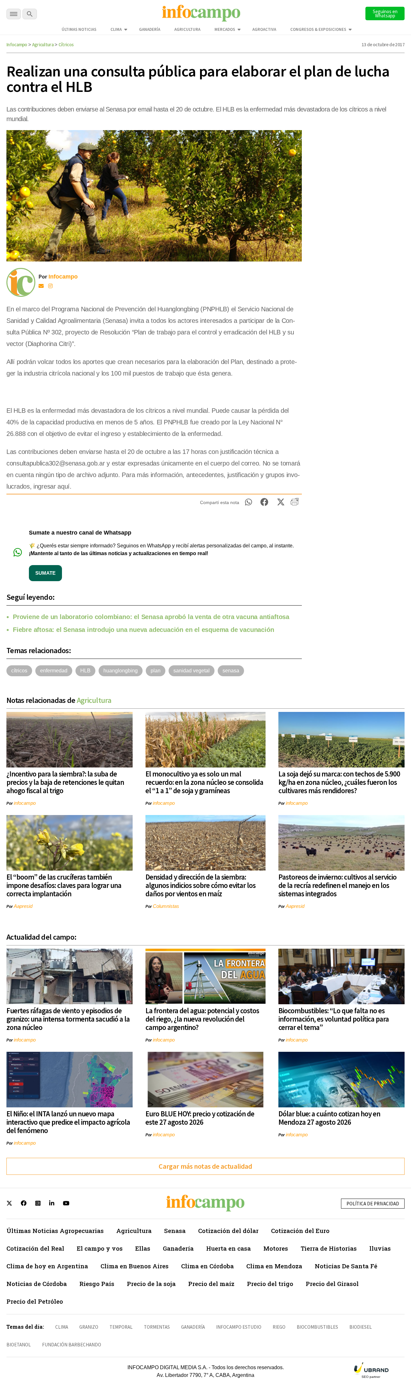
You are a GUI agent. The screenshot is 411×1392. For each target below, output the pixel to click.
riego (279, 1327)
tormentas (157, 1327)
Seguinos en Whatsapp (385, 13)
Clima (116, 29)
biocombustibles (317, 1327)
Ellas (142, 1248)
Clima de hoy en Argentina (47, 1266)
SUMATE (45, 573)
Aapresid (23, 906)
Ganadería (149, 29)
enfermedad (53, 670)
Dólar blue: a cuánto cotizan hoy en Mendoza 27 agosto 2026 (329, 1118)
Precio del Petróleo (34, 1301)
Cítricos (66, 44)
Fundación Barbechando (71, 1345)
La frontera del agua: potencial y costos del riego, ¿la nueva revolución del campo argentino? (202, 1019)
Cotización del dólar (228, 1231)
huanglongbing (120, 670)
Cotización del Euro (300, 1231)
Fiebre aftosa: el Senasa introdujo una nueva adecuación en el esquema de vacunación (143, 629)
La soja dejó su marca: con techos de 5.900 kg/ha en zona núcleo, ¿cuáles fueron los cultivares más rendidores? (339, 782)
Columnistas (166, 906)
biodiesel (360, 1327)
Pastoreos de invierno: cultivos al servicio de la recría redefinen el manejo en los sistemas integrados (337, 885)
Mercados (224, 29)
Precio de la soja (151, 1284)
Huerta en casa (228, 1248)
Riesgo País (96, 1284)
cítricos (19, 670)
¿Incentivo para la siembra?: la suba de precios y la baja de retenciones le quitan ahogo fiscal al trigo (65, 782)
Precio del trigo (270, 1284)
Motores (275, 1248)
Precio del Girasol (332, 1284)
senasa (231, 670)
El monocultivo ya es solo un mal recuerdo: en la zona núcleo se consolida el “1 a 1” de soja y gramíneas (204, 782)
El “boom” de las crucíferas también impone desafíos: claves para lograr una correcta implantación (63, 885)
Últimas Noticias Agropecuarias (55, 1231)
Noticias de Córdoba (36, 1284)
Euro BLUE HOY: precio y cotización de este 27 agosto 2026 (199, 1118)
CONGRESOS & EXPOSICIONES (318, 29)
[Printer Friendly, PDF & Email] (295, 504)
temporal (121, 1327)
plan (156, 670)
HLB (85, 670)
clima (61, 1327)
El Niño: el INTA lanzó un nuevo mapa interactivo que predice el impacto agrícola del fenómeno (68, 1122)
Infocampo (16, 44)
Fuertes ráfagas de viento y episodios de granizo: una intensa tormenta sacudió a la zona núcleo (68, 1019)
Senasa (175, 1231)
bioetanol (18, 1345)
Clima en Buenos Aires (135, 1266)
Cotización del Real (35, 1248)
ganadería (193, 1327)
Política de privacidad (372, 1204)
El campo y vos (100, 1248)
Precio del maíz (211, 1284)
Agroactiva (264, 29)
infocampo (25, 803)
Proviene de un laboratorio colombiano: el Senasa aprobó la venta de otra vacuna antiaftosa (151, 616)
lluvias (380, 1248)
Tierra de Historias (329, 1248)
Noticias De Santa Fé (346, 1266)
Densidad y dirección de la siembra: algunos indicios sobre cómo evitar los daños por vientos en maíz (200, 885)
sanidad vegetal (191, 670)
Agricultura (187, 29)
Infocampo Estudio (238, 1327)
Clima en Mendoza (274, 1266)
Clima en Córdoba (207, 1266)
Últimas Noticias (79, 29)
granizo (88, 1327)
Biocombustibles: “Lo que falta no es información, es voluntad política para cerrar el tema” (333, 1019)
